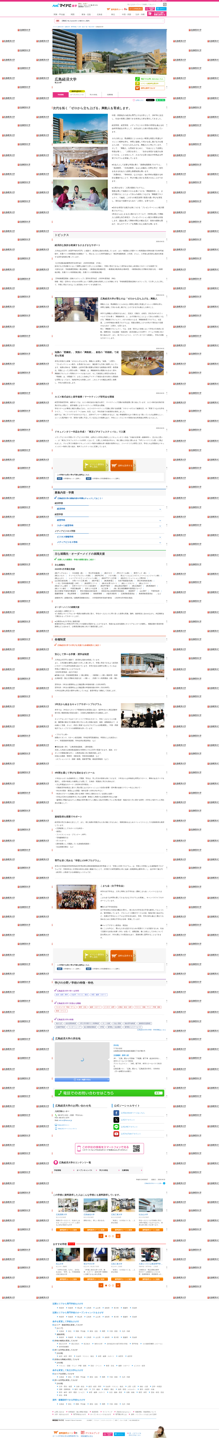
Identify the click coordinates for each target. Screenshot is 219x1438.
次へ (118, 1236)
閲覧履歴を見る (87, 1436)
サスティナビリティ (107, 1420)
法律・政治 (80, 1386)
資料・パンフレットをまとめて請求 (143, 1414)
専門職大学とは (121, 1414)
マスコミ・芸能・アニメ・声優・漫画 (72, 1366)
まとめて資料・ (159, 14)
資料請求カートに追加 (68, 1230)
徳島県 (107, 1308)
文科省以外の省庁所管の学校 (117, 1344)
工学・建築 (96, 1389)
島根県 (70, 1308)
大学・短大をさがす (62, 1414)
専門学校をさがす (79, 1414)
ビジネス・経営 (139, 1366)
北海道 (99, 14)
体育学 (120, 1356)
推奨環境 (95, 1412)
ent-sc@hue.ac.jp (65, 1120)
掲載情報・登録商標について (145, 1412)
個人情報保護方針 (134, 1420)
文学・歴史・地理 (65, 1386)
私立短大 (87, 1344)
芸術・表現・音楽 (157, 1392)
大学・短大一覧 (82, 26)
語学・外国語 (157, 1386)
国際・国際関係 (64, 1389)
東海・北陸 (86, 14)
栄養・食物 (130, 1392)
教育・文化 (110, 1366)
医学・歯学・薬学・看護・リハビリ (72, 1392)
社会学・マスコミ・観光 (85, 1356)
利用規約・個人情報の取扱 (78, 1412)
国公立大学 (63, 1344)
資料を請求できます (148, 88)
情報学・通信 (109, 1389)
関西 (72, 14)
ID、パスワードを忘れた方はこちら (135, 1434)
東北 (113, 14)
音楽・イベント (96, 1366)
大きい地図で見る (84, 1080)
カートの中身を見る (135, 9)
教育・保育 (143, 1392)
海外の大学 (98, 1344)
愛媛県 (125, 1308)
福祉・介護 (144, 1386)
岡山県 (79, 1308)
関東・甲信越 (59, 14)
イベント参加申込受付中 (150, 83)
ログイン (162, 9)
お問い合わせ (59, 1412)
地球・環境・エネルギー (127, 1389)
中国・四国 (126, 14)
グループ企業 (123, 1420)
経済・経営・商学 (65, 1356)
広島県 (88, 1308)
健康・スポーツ (124, 1366)
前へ (101, 1236)
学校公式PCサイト (63, 1125)
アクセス (96, 1420)
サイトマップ (107, 1412)
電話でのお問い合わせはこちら (152, 79)
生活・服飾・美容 (115, 1392)
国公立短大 (75, 1344)
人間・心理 (132, 1386)
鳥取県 (61, 1308)
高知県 (134, 1308)
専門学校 (135, 1344)
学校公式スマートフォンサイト (67, 1128)
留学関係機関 (64, 1347)
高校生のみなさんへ (124, 1412)
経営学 (130, 1356)
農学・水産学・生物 (147, 1389)
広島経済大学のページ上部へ (153, 1183)
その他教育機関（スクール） (153, 1344)
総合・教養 (63, 1395)
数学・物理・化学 (81, 1389)
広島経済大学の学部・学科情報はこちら (151, 1030)
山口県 (98, 1308)
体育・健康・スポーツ (106, 1356)
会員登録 (151, 8)
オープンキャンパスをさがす (100, 1414)
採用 (116, 1420)
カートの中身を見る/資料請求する (65, 1436)
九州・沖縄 (140, 14)
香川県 (116, 1308)
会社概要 (89, 1420)
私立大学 (91, 26)
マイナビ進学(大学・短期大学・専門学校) (65, 26)
